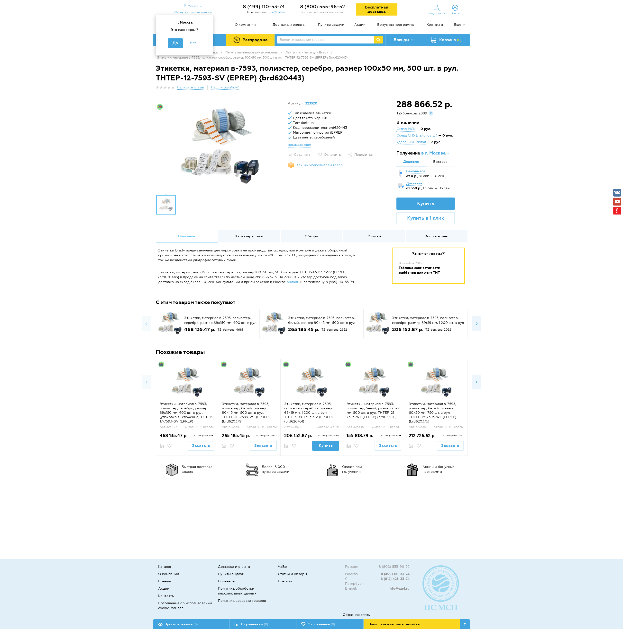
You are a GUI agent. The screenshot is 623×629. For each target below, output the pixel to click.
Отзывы (374, 236)
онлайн (293, 282)
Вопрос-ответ (437, 236)
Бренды (165, 581)
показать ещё (299, 145)
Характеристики (249, 236)
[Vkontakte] (617, 193)
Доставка (414, 183)
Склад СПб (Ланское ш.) (416, 135)
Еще (457, 25)
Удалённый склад (411, 142)
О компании (245, 25)
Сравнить (302, 155)
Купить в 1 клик (425, 218)
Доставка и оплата (288, 25)
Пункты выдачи (331, 25)
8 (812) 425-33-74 (395, 579)
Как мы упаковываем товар (319, 165)
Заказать (201, 445)
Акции (360, 25)
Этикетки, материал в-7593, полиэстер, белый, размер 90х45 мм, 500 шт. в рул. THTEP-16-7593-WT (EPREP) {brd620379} (246, 412)
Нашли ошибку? (225, 87)
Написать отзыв (190, 87)
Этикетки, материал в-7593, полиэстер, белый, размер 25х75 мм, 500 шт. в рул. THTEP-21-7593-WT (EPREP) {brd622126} (374, 410)
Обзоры (312, 236)
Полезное (226, 581)
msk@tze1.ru (276, 12)
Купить (425, 203)
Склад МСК (405, 129)
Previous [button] (146, 323)
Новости (285, 581)
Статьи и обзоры (292, 574)
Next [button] (476, 323)
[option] (220, 146)
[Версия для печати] (464, 89)
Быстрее (440, 162)
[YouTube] (617, 202)
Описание (186, 236)
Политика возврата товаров (242, 601)
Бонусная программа (395, 25)
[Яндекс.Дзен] (617, 211)
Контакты (435, 25)
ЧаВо (282, 567)
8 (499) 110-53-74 (264, 6)
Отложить (332, 155)
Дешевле (411, 162)
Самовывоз (415, 171)
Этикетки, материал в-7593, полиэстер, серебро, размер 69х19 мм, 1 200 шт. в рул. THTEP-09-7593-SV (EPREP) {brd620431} (308, 412)
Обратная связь (356, 615)
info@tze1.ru (399, 588)
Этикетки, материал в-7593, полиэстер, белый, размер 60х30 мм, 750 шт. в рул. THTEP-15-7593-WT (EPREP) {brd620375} (432, 412)
